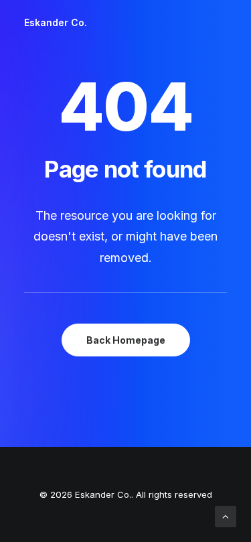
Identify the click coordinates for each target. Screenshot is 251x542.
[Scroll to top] (225, 515)
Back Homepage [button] (125, 340)
